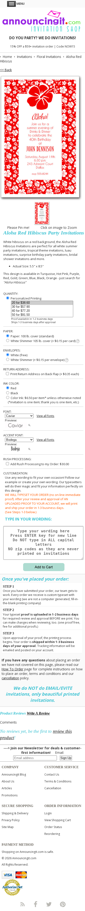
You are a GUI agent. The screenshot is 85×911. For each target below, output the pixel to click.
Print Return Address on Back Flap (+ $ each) (44, 374)
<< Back (6, 70)
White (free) (18, 355)
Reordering (52, 834)
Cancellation (52, 788)
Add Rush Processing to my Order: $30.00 (39, 464)
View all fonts (45, 416)
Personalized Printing (25, 298)
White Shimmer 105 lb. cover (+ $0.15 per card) (44, 341)
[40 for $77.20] (42, 311)
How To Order (12, 669)
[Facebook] (36, 904)
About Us (8, 781)
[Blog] (22, 904)
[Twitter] (49, 904)
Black (14, 393)
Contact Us (51, 774)
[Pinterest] (63, 904)
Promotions (9, 795)
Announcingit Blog (14, 774)
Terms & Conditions (57, 781)
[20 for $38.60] (42, 303)
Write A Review (38, 713)
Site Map (8, 827)
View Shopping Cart (57, 820)
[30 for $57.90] (42, 307)
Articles (7, 788)
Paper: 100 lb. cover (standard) (32, 336)
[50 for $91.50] (42, 315)
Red (13, 388)
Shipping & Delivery (15, 813)
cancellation (10, 678)
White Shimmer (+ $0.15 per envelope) (38, 360)
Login (48, 813)
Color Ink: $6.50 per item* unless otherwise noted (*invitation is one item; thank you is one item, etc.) (43, 400)
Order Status (53, 827)
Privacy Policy (11, 820)
